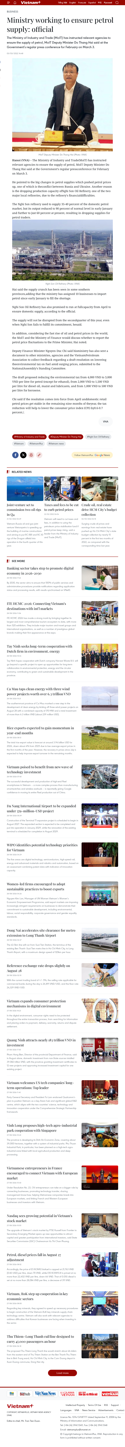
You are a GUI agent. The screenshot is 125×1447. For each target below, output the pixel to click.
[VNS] (34, 1394)
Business (12, 11)
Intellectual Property (75, 1404)
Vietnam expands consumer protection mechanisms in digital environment (36, 1003)
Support (115, 1404)
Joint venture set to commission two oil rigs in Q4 (24, 509)
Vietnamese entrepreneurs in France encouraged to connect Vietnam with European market (42, 1173)
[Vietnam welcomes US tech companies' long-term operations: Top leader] (100, 1092)
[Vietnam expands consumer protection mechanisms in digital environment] (100, 1010)
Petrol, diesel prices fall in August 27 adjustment (34, 1257)
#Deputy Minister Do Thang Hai (65, 436)
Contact (120, 1410)
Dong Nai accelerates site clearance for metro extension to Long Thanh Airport (41, 933)
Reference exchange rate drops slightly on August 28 (38, 968)
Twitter (23, 455)
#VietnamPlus (36, 443)
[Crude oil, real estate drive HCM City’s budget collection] (100, 489)
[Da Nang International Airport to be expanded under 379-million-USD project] (100, 815)
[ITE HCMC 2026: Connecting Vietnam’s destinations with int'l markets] (100, 613)
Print (31, 455)
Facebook (15, 455)
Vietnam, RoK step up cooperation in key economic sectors (37, 1296)
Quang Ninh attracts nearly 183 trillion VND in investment (41, 1042)
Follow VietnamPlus (84, 455)
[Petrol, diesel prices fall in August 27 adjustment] (100, 1264)
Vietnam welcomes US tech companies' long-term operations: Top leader (40, 1085)
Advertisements (105, 1410)
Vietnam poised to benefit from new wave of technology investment (40, 769)
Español (92, 2)
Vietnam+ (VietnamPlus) (31, 2)
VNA (77, 1410)
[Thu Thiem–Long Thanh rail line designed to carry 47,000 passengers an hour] (100, 1346)
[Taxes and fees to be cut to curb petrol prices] (62, 489)
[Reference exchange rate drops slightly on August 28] (100, 975)
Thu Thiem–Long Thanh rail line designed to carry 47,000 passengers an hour (40, 1339)
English (72, 2)
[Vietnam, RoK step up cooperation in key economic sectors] (100, 1303)
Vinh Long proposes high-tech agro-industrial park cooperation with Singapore (42, 1128)
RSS (106, 1404)
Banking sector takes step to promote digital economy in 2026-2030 (40, 570)
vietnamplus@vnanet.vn (79, 1429)
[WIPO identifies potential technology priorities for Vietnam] (100, 854)
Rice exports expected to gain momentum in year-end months (40, 730)
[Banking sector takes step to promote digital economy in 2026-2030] (100, 578)
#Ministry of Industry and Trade (29, 436)
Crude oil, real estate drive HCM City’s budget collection (99, 509)
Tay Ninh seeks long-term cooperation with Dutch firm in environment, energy (39, 648)
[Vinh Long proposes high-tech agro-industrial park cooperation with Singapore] (100, 1135)
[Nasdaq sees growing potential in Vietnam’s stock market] (100, 1225)
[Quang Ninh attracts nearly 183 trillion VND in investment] (100, 1050)
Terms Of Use (94, 1404)
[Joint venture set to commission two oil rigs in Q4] (25, 489)
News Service (88, 1410)
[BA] (99, 1394)
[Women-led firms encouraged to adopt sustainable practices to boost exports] (100, 893)
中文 (100, 3)
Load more (63, 1373)
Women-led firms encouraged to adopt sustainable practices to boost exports (36, 886)
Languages (65, 1410)
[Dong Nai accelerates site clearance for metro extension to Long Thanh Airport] (100, 940)
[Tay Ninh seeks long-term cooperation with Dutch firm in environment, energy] (100, 656)
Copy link (39, 455)
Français (82, 2)
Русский (108, 3)
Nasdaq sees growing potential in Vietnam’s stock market (39, 1218)
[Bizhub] (14, 1394)
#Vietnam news (56, 443)
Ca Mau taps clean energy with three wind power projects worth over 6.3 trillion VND (39, 691)
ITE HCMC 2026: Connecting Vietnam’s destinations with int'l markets (36, 606)
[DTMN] (77, 1394)
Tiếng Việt (62, 2)
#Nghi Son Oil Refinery (98, 436)
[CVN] (56, 1394)
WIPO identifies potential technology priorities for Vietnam (42, 847)
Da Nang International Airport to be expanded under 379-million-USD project (41, 808)
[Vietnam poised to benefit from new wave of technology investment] (100, 776)
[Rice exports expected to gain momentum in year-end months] (100, 737)
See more (18, 561)
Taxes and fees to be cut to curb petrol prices (61, 507)
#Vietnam (19, 443)
